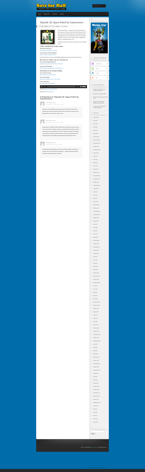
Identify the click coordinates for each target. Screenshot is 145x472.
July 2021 (95, 285)
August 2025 (95, 153)
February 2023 (96, 240)
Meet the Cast (47, 14)
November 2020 (96, 305)
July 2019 (95, 344)
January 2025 (96, 172)
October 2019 (96, 337)
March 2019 (95, 353)
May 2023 (95, 230)
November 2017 (96, 396)
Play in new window (48, 89)
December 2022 (96, 247)
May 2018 (95, 379)
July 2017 (95, 409)
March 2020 (95, 324)
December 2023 (96, 211)
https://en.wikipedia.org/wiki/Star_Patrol (48, 54)
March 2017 (95, 422)
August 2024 (95, 188)
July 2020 (95, 315)
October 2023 (96, 217)
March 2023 (95, 237)
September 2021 (96, 282)
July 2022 (95, 256)
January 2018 (96, 389)
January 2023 (96, 243)
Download (55, 89)
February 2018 (96, 386)
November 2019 (96, 334)
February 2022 (96, 272)
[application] (63, 86)
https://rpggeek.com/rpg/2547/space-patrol (48, 50)
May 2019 (95, 347)
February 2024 (96, 204)
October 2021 (96, 279)
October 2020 (96, 308)
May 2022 (95, 263)
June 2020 (95, 318)
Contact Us (55, 14)
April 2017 (95, 418)
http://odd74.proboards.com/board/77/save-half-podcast (51, 63)
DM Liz (46, 26)
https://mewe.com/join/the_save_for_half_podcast (50, 79)
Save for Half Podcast (94, 447)
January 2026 (96, 136)
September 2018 (96, 370)
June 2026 (95, 123)
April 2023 (95, 234)
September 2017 (96, 402)
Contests (62, 14)
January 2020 (96, 331)
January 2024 (96, 208)
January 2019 (96, 360)
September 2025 (96, 149)
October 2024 (96, 182)
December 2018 (96, 363)
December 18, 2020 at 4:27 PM (54, 122)
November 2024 (96, 178)
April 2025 (95, 166)
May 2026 (95, 127)
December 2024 (96, 175)
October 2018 (96, 366)
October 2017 (96, 399)
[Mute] (81, 86)
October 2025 (96, 146)
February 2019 (96, 357)
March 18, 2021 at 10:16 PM (54, 144)
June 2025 (95, 159)
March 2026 (95, 133)
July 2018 (95, 376)
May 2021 (95, 292)
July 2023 (95, 224)
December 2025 (96, 140)
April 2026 (95, 130)
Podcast (57, 26)
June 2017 (95, 412)
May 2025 (95, 162)
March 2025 (95, 169)
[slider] (84, 86)
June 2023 (95, 227)
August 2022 (95, 253)
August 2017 (95, 405)
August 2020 (95, 311)
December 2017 (96, 392)
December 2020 (96, 302)
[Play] (42, 86)
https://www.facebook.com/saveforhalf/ (48, 74)
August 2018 (95, 373)
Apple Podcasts (47, 91)
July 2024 (95, 191)
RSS (52, 91)
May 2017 (95, 415)
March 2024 (95, 201)
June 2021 (95, 289)
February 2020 (96, 328)
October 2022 (96, 250)
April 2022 (95, 266)
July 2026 (95, 120)
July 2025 (95, 156)
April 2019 (95, 350)
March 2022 (95, 269)
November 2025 (96, 143)
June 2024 (95, 195)
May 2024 (95, 198)
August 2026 (95, 117)
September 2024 (96, 185)
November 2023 (96, 214)
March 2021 (95, 298)
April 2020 (95, 321)
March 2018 (95, 383)
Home (39, 14)
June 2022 (95, 259)
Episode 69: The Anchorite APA (99, 93)
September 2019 (96, 341)
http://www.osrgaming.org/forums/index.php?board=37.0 (51, 68)
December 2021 (96, 276)
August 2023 (95, 221)
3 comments (65, 26)
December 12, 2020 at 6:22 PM (54, 104)
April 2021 (95, 295)
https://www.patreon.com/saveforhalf (47, 83)
